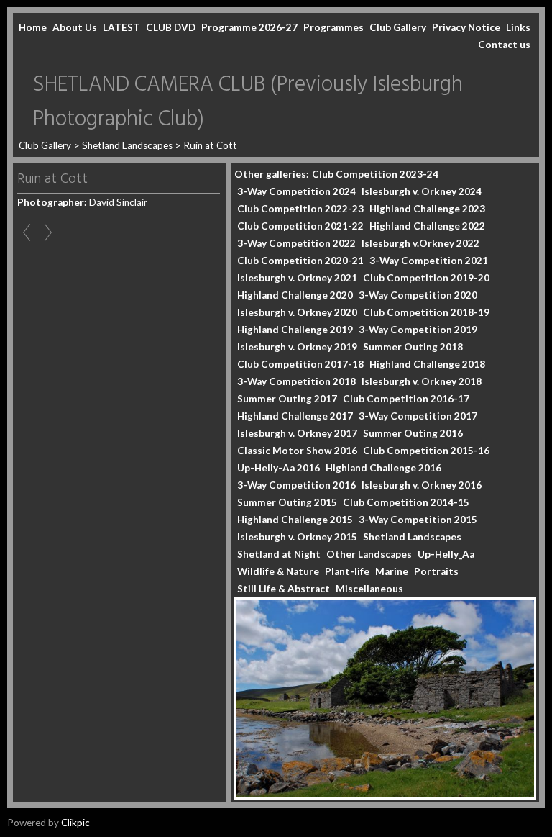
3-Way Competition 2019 (418, 329)
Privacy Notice (466, 27)
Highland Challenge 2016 (383, 468)
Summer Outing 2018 (413, 347)
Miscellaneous (369, 588)
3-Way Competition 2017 (418, 416)
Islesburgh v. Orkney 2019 (297, 347)
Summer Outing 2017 (287, 398)
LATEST (121, 27)
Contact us (504, 44)
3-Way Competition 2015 (418, 519)
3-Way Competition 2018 (296, 381)
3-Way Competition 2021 (428, 260)
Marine (391, 571)
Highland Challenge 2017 (295, 416)
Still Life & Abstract (283, 588)
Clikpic (75, 822)
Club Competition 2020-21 (300, 260)
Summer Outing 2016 (413, 433)
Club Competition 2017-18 (300, 364)
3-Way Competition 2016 (296, 485)
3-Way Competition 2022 (296, 243)
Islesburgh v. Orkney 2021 (297, 278)
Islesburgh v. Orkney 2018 (422, 381)
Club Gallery (397, 27)
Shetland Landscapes (127, 145)
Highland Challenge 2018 (427, 364)
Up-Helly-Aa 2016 (278, 468)
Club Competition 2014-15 (406, 502)
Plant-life (347, 571)
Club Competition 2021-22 (300, 226)
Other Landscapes (369, 554)
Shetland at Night (279, 554)
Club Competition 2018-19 (426, 312)
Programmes (333, 27)
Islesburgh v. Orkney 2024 (422, 191)
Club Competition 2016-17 (406, 398)
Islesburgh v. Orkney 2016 (422, 485)
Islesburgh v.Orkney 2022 (420, 243)
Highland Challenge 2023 (427, 208)
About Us (74, 27)
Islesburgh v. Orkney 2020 (297, 312)
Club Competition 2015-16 (426, 450)
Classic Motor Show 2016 (297, 450)
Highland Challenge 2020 (295, 295)
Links (518, 27)
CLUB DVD (171, 27)
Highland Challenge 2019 (295, 329)
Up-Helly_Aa (446, 554)
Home (33, 27)
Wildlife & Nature (278, 571)
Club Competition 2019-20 (426, 278)
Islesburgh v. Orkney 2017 (297, 433)
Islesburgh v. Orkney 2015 (297, 537)
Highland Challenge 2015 (295, 519)
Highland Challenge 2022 (427, 226)
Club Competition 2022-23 (300, 208)
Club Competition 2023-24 (375, 174)
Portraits (436, 571)
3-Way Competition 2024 (296, 191)
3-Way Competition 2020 (418, 295)
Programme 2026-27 (249, 27)
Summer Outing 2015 (287, 502)
